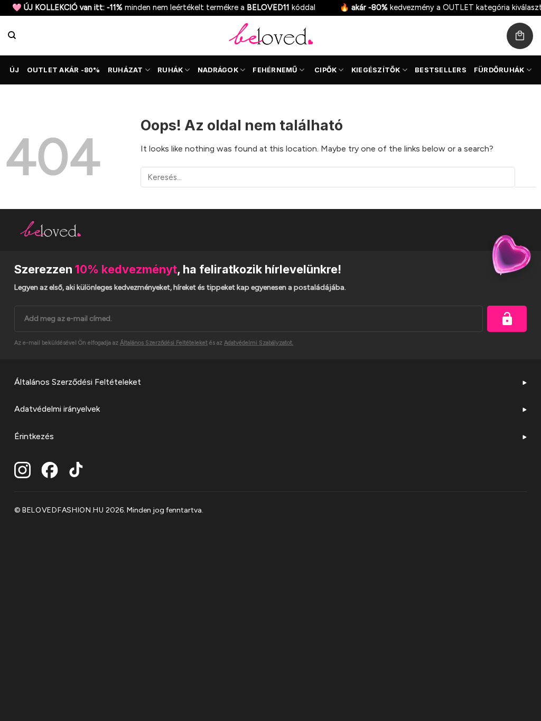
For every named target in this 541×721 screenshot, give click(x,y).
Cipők (325, 70)
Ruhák (170, 70)
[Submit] (525, 177)
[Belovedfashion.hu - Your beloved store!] (270, 35)
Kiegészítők (375, 70)
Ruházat (125, 70)
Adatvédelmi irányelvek (57, 409)
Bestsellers (441, 70)
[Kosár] (520, 35)
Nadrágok (218, 70)
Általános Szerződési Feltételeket (77, 382)
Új (15, 70)
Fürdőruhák (499, 70)
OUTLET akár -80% (63, 70)
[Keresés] (12, 35)
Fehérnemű (275, 70)
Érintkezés (34, 436)
